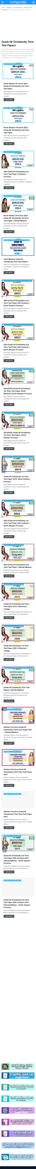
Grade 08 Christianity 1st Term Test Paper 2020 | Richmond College (16, 648)
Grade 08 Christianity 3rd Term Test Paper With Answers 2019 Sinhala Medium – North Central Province (17, 992)
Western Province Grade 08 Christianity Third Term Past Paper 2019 (18, 772)
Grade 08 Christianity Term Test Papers (20, 10)
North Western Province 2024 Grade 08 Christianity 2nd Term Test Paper (16, 86)
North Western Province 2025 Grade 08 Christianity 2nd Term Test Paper (16, 130)
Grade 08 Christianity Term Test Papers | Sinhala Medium (17, 688)
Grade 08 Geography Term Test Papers (18, 281)
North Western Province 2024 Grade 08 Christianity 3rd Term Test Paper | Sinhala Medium (16, 218)
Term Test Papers (17, 7)
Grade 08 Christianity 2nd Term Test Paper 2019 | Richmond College (16, 606)
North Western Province (13, 64)
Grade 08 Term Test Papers (13, 545)
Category (8, 7)
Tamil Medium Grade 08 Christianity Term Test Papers (16, 260)
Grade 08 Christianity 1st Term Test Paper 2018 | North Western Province (17, 479)
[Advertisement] (18, 25)
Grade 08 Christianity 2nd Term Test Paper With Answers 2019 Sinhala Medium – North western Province (17, 904)
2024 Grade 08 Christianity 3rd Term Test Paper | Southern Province (16, 174)
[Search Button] (3, 2)
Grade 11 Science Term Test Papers (16, 240)
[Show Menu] (33, 2)
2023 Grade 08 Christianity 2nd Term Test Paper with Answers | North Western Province (17, 347)
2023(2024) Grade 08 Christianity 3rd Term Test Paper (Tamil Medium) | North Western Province (18, 391)
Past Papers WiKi (18, 2)
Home (3, 7)
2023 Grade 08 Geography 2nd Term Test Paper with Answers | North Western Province (17, 303)
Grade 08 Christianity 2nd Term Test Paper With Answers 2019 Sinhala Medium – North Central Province (17, 1036)
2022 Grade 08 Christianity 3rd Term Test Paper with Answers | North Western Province (17, 523)
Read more (9, 99)
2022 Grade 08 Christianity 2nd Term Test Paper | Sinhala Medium (18, 565)
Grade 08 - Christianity (12, 152)
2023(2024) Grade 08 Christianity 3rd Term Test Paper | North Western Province (17, 435)
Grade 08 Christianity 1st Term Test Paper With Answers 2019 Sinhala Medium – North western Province (17, 948)
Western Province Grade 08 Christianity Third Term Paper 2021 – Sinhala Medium (18, 729)
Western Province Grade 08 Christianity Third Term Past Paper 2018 (18, 814)
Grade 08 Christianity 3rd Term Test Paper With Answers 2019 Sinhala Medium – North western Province (17, 859)
